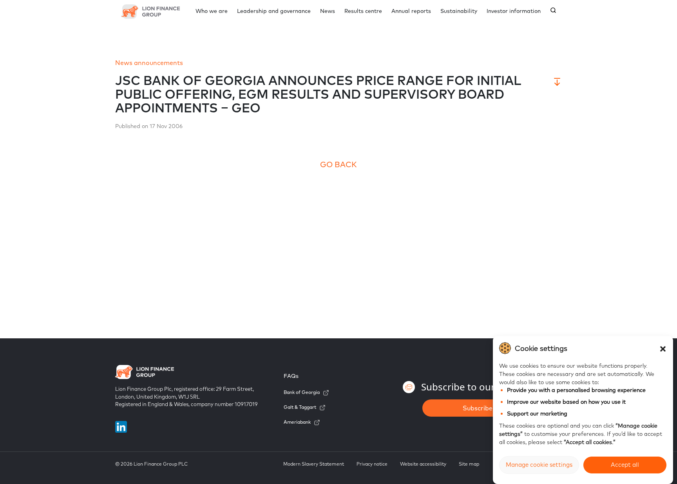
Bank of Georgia (302, 392)
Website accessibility (423, 464)
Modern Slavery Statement (313, 464)
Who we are (211, 10)
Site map (469, 464)
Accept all (625, 465)
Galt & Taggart (300, 407)
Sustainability (458, 10)
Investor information (514, 10)
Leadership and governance (274, 10)
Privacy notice (372, 464)
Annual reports (411, 10)
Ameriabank (297, 422)
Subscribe (477, 408)
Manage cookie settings (539, 465)
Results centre (363, 10)
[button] (663, 348)
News (327, 10)
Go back (338, 164)
